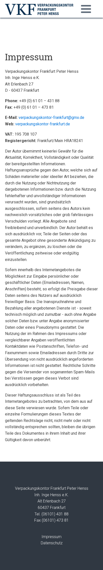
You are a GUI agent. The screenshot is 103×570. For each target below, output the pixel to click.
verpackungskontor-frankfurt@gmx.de (51, 117)
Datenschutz (51, 543)
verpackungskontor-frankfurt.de (42, 124)
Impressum (52, 536)
